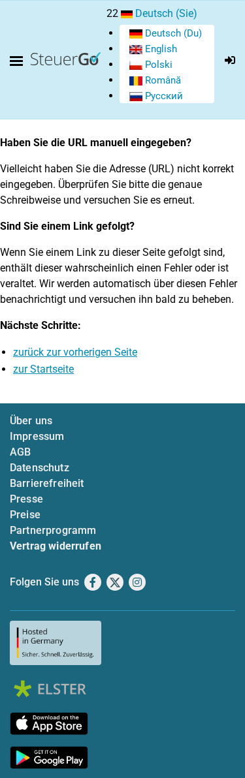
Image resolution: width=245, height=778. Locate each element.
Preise (25, 514)
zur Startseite (43, 369)
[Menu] (19, 61)
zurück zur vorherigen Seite (75, 352)
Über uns (31, 420)
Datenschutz (39, 467)
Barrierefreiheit (47, 483)
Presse (26, 499)
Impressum (37, 436)
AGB (20, 452)
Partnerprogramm (53, 530)
